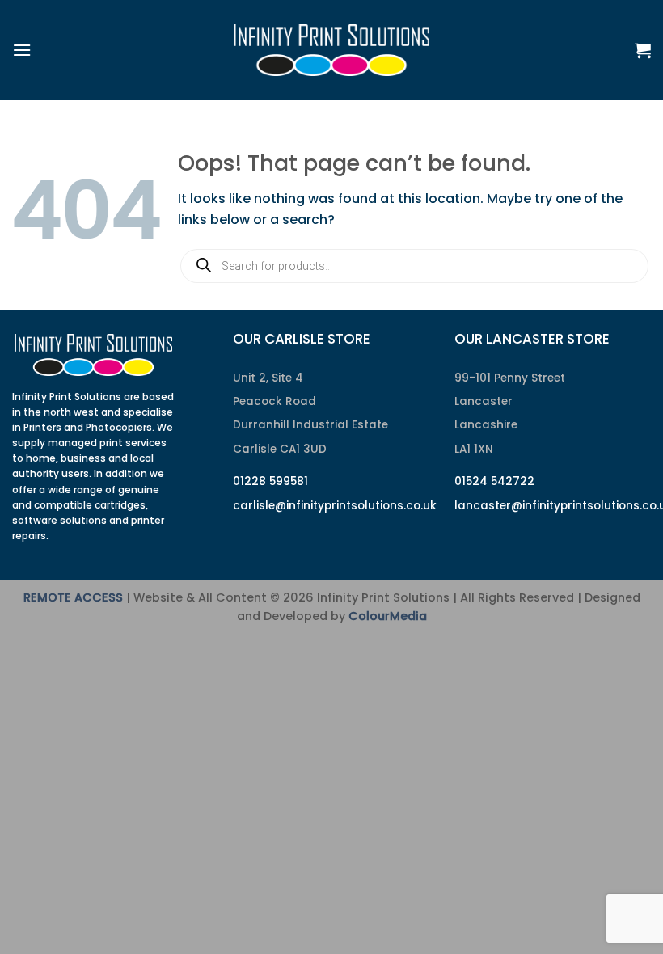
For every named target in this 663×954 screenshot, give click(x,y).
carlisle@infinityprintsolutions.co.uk (335, 505)
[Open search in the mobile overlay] (414, 266)
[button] (22, 50)
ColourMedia (387, 616)
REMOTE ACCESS (73, 597)
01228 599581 (270, 481)
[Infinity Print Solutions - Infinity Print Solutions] (331, 50)
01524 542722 (494, 481)
